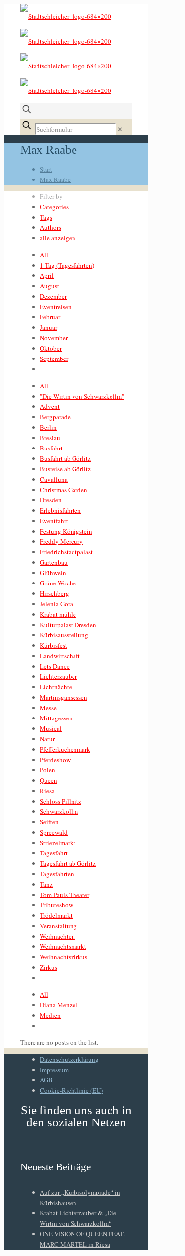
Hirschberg (54, 593)
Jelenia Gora (56, 603)
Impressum (54, 1069)
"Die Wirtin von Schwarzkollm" (82, 396)
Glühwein (53, 572)
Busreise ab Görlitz (65, 468)
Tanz (46, 884)
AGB (46, 1080)
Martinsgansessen (63, 697)
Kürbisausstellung (64, 634)
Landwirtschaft (60, 655)
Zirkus (48, 967)
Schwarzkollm (59, 811)
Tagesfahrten (57, 873)
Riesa (47, 790)
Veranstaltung (58, 925)
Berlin (48, 427)
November (54, 337)
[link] (120, 129)
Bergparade (55, 416)
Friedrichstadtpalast (66, 551)
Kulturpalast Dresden (68, 624)
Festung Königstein (66, 531)
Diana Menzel (58, 1004)
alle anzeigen (57, 237)
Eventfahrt (54, 520)
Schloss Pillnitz (60, 801)
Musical (51, 728)
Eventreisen (56, 306)
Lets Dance (55, 666)
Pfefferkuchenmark (65, 749)
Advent (50, 406)
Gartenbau (54, 562)
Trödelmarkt (56, 915)
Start (46, 169)
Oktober (51, 348)
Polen (47, 769)
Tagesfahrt (54, 853)
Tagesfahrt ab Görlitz (68, 863)
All (44, 254)
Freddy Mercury (61, 541)
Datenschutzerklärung (69, 1059)
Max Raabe (55, 179)
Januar (48, 327)
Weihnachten (57, 936)
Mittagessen (56, 718)
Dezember (53, 296)
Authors (50, 227)
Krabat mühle (58, 614)
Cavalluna (54, 479)
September (54, 358)
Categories (54, 206)
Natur (47, 738)
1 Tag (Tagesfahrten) (67, 265)
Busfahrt (51, 448)
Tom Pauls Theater (64, 894)
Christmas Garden (63, 489)
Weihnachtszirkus (63, 956)
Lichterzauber (58, 676)
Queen (48, 780)
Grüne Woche (58, 583)
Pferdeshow (55, 759)
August (49, 285)
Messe (48, 707)
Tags (46, 217)
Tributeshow (56, 904)
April (47, 275)
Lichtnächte (56, 686)
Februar (50, 317)
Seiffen (49, 821)
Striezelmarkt (57, 842)
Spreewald (54, 832)
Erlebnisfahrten (60, 510)
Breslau (50, 437)
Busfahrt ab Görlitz (65, 458)
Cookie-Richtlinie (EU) (71, 1090)
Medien (50, 1015)
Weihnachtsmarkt (63, 946)
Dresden (51, 499)
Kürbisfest (53, 645)
